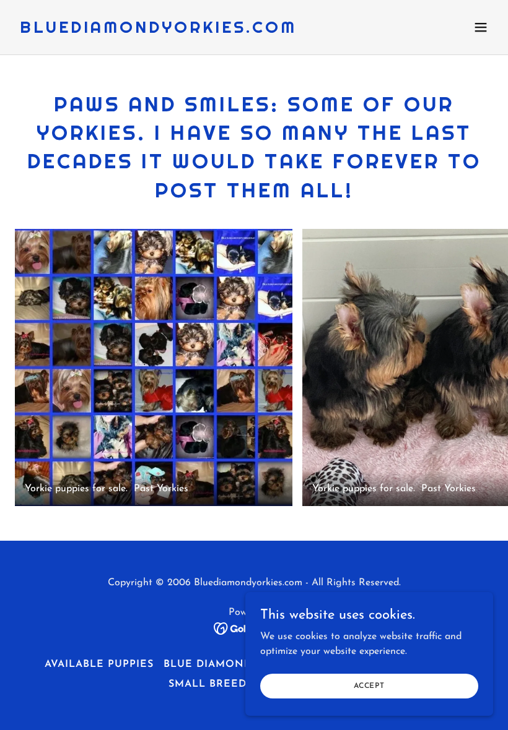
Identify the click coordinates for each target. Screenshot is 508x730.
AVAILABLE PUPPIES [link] (99, 664)
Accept (369, 685)
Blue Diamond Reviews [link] (235, 664)
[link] (158, 30)
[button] (480, 27)
